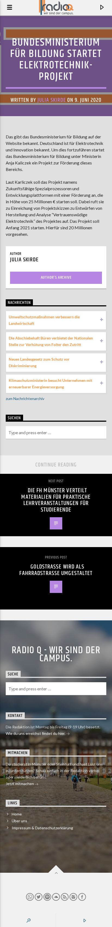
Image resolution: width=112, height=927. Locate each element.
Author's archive (56, 277)
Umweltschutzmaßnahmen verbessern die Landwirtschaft (44, 320)
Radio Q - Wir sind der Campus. (56, 654)
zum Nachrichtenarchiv (25, 398)
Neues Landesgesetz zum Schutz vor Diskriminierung (39, 362)
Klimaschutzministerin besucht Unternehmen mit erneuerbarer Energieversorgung (50, 383)
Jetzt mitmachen (20, 783)
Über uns (19, 820)
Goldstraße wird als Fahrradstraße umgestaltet (55, 570)
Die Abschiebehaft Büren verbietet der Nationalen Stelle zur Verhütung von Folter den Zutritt (51, 341)
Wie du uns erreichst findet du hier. (36, 733)
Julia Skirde (52, 100)
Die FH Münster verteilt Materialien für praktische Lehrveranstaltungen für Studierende (56, 500)
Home (17, 814)
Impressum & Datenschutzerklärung (42, 828)
